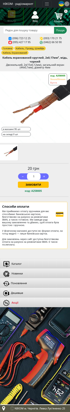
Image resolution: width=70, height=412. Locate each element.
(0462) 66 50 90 (52, 42)
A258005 (36, 190)
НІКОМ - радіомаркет (18, 4)
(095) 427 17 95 (21, 42)
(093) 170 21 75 (52, 38)
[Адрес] (3, 409)
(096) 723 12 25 (21, 38)
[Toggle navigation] (46, 4)
